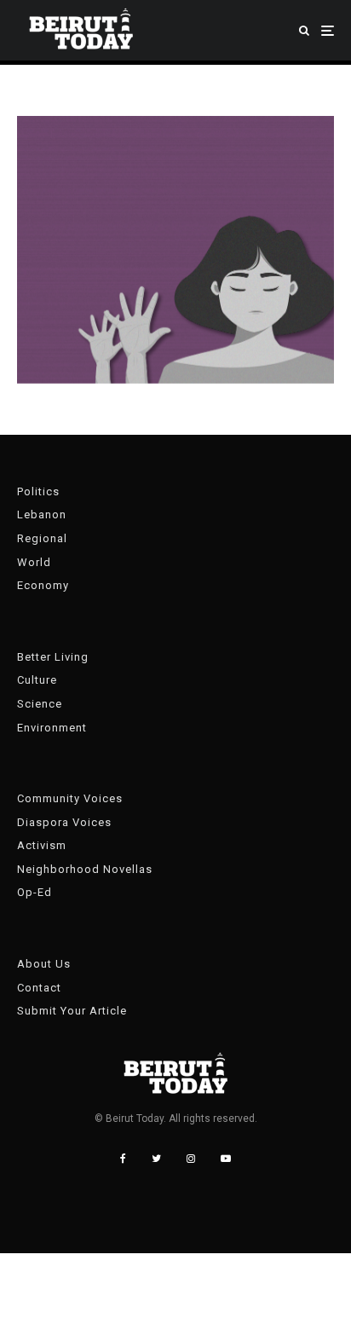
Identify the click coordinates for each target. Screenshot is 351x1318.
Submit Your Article (72, 1010)
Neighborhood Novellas (84, 869)
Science (39, 703)
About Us (44, 963)
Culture (37, 679)
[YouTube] (226, 1158)
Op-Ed (34, 892)
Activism (41, 845)
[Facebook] (123, 1158)
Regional (42, 538)
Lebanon (41, 514)
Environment (52, 727)
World (34, 562)
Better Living (53, 656)
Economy (43, 585)
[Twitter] (156, 1158)
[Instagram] (191, 1158)
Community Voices (70, 798)
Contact (39, 987)
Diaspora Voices (64, 822)
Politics (38, 491)
